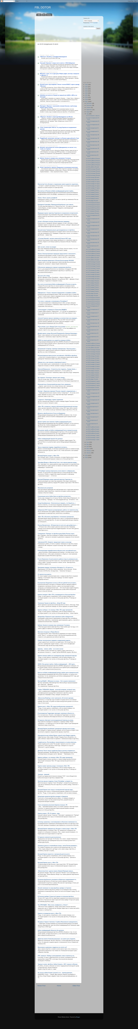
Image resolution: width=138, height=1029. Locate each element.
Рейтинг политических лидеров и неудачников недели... (54, 640)
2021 (86, 95)
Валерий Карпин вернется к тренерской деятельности (54, 854)
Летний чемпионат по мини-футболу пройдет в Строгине (54, 888)
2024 (86, 88)
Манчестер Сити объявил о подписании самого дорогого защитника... (58, 184)
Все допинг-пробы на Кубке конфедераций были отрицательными (57, 430)
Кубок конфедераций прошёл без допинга (50, 438)
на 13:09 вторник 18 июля (93, 301)
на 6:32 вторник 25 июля (92, 213)
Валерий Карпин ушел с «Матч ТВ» (48, 862)
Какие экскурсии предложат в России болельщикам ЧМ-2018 (56, 260)
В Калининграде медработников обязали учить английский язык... (57, 550)
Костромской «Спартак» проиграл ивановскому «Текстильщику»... (57, 348)
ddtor (39, 15)
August (88, 111)
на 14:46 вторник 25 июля (93, 204)
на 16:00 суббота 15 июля (93, 343)
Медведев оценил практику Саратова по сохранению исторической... (58, 213)
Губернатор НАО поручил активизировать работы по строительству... (58, 510)
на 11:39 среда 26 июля (92, 198)
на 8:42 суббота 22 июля (92, 257)
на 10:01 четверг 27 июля (93, 188)
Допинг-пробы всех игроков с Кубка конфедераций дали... (55, 421)
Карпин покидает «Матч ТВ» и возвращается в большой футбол (56, 594)
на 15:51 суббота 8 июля (92, 429)
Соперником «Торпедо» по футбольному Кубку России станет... (56, 533)
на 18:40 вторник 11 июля (93, 381)
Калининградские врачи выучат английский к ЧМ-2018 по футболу (57, 355)
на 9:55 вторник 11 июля (92, 387)
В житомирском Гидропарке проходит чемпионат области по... (56, 713)
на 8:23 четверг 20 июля (92, 280)
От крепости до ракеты (44, 574)
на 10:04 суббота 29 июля (93, 164)
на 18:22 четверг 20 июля (93, 274)
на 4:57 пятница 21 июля (92, 272)
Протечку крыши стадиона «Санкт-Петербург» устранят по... (55, 781)
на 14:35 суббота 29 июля (93, 160)
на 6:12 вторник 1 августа (92, 115)
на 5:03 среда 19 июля (92, 295)
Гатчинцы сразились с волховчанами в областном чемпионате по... (58, 822)
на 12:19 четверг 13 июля (93, 366)
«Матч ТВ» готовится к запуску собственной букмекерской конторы (58, 406)
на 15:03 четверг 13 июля (93, 364)
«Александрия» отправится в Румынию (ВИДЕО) (52, 309)
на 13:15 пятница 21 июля (93, 266)
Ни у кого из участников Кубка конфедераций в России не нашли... (57, 284)
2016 (86, 455)
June (87, 442)
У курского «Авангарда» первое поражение (50, 399)
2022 (86, 93)
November (89, 105)
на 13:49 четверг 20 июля (93, 276)
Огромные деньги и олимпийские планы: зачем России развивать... (58, 845)
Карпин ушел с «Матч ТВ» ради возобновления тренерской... (56, 706)
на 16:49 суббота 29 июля (93, 158)
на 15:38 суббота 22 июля (93, 251)
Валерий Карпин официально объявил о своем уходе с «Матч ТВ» (57, 828)
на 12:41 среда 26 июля (92, 196)
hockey (49, 15)
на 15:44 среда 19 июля (92, 287)
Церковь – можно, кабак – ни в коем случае (50, 649)
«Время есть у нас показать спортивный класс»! (52, 362)
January (88, 452)
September (89, 109)
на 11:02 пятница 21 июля (93, 268)
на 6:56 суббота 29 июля (92, 167)
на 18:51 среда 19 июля (92, 285)
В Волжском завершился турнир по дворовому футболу (54, 267)
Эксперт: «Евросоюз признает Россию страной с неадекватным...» (57, 391)
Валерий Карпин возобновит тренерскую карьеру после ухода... (56, 728)
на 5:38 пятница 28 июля (92, 179)
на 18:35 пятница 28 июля (93, 169)
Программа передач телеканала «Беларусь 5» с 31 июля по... (56, 567)
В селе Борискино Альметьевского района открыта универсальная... (58, 559)
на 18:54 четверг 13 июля (93, 362)
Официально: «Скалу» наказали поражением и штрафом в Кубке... (57, 292)
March (88, 448)
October (88, 107)
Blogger (78, 1017)
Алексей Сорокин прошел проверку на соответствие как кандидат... (58, 318)
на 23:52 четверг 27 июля (93, 181)
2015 (86, 457)
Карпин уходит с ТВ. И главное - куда (49, 813)
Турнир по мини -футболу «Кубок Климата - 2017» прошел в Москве (57, 964)
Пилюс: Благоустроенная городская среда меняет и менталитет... (57, 253)
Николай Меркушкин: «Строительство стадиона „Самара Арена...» (57, 369)
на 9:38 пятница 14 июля (92, 356)
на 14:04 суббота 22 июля (93, 253)
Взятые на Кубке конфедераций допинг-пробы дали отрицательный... (58, 672)
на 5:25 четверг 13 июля (92, 372)
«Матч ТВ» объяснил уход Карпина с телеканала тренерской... (56, 516)
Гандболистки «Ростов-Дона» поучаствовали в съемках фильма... (57, 742)
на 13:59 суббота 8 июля (92, 431)
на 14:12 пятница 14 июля (93, 351)
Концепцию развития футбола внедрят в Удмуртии (53, 796)
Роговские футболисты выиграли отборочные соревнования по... (57, 879)
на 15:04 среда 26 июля (92, 192)
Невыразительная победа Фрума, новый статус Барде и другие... (57, 735)
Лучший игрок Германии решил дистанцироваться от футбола (56, 230)
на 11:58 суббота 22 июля (93, 255)
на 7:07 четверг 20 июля (92, 283)
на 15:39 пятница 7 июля (92, 439)
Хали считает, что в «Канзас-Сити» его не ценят (51, 326)
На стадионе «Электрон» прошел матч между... (51, 377)
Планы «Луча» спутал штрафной (47, 197)
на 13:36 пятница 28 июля (93, 175)
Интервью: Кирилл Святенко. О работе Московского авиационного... (58, 921)
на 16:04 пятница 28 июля (93, 171)
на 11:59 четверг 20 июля (92, 278)
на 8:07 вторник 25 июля (92, 211)
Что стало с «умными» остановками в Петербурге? (53, 301)
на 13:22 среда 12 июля (92, 377)
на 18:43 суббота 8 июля (92, 427)
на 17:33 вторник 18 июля (93, 297)
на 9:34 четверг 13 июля (92, 370)
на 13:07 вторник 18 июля (93, 304)
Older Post (76, 985)
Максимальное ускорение (45, 487)
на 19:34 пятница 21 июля (93, 262)
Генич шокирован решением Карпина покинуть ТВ (52, 805)
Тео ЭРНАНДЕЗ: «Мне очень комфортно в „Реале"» (53, 905)
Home (59, 985)
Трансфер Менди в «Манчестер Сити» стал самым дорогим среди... (57, 462)
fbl (43, 15)
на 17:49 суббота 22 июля (93, 249)
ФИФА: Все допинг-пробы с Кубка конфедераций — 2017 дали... (57, 664)
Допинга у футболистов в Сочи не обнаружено (51, 413)
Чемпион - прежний (43, 774)
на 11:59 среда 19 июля (92, 291)
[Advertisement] (58, 28)
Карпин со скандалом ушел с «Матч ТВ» (49, 913)
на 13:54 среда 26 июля (92, 194)
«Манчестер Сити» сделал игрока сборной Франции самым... (56, 871)
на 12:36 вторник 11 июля (93, 385)
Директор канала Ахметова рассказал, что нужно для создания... (57, 938)
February (88, 450)
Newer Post (41, 985)
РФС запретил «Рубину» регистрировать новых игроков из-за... (56, 955)
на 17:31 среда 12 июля (92, 375)
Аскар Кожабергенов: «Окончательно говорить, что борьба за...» (57, 503)
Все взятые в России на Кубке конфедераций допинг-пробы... (56, 191)
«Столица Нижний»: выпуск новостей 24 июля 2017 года (54, 238)
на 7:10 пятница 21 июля (92, 270)
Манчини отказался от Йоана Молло (48, 632)
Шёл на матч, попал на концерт (47, 247)
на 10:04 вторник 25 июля (93, 209)
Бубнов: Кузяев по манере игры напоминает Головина (54, 625)
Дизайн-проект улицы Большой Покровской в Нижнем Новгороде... (58, 333)
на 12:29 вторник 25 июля (93, 207)
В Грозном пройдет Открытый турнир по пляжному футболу (56, 896)
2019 (86, 97)
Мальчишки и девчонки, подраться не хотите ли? (52, 947)
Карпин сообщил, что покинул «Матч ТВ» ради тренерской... (55, 610)
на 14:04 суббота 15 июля (93, 345)
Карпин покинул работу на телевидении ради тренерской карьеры (57, 655)
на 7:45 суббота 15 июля (92, 347)
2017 (86, 101)
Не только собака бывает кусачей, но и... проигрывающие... (55, 972)
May (87, 444)
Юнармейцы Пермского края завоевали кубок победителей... (56, 616)
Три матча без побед (44, 275)
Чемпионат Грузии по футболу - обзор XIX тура (51, 603)
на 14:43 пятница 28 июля (93, 173)
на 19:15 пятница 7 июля (92, 435)
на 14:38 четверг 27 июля (93, 186)
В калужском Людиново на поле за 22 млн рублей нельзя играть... (57, 582)
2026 (86, 84)
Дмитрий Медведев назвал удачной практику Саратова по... (55, 479)
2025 (86, 86)
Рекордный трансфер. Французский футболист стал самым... (56, 204)
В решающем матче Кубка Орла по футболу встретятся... (54, 496)
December (89, 103)
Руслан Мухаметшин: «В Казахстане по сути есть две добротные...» (57, 525)
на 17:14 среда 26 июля (92, 190)
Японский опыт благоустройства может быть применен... (54, 384)
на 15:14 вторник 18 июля (93, 299)
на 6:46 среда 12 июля (92, 379)
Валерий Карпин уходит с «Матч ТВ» (48, 455)
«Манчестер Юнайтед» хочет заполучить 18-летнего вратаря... (56, 698)
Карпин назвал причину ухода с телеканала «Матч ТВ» (54, 766)
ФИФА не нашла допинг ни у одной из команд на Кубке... (54, 340)
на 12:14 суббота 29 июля (93, 162)
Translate (95, 22)
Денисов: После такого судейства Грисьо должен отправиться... (57, 750)
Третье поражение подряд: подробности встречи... (53, 447)
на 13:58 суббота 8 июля (92, 433)
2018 (86, 99)
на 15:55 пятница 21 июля (93, 264)
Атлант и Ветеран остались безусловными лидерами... (54, 221)
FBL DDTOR (43, 7)
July (87, 113)
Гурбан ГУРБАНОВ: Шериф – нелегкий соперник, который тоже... (57, 689)
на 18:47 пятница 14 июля (93, 349)
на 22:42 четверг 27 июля (93, 183)
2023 (86, 91)
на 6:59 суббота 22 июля (92, 259)
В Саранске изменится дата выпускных (49, 837)
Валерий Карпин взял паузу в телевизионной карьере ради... (56, 789)
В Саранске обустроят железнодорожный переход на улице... (56, 720)
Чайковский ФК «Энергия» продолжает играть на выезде (54, 542)
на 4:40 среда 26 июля (92, 200)
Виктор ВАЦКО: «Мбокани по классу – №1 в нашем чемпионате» (57, 681)
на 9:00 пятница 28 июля (92, 177)
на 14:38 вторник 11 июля (93, 383)
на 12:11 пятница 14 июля (93, 353)
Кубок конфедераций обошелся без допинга (51, 930)
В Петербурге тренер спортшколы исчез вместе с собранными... (57, 471)
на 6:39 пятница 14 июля (92, 360)
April (87, 446)
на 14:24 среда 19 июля (92, 289)
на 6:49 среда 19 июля (92, 293)
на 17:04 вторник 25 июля (93, 202)
